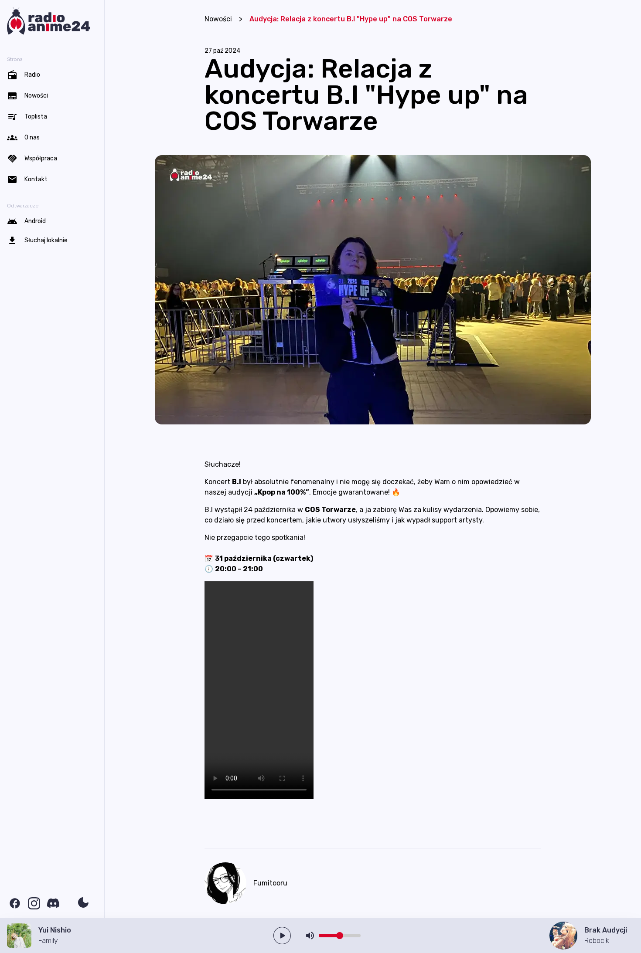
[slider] (339, 935)
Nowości (218, 19)
